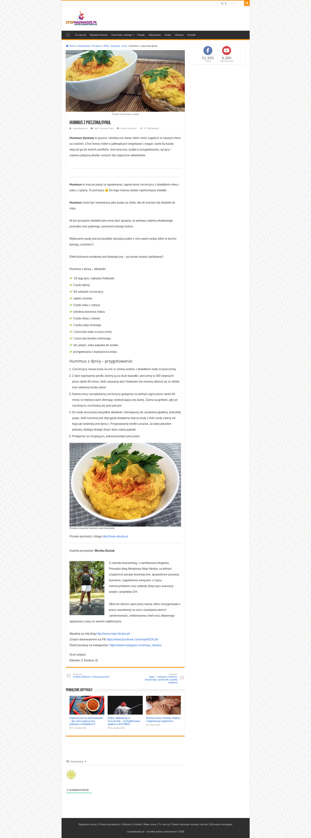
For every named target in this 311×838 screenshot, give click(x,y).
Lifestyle (179, 35)
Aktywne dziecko (98, 35)
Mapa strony (150, 824)
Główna (68, 34)
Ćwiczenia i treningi (121, 35)
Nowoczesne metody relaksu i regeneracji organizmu (163, 719)
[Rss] (222, 3)
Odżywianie (155, 35)
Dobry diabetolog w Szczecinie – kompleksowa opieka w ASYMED (124, 721)
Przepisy (96, 46)
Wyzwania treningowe (221, 824)
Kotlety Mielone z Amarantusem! (91, 675)
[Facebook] (225, 3)
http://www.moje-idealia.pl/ (113, 633)
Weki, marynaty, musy (115, 46)
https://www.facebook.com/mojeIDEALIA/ (132, 639)
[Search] (247, 3)
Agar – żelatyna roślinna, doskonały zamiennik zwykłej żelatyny (161, 678)
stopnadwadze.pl (80, 128)
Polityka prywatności (109, 824)
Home (72, 46)
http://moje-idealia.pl (115, 536)
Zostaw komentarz (128, 128)
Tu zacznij (80, 35)
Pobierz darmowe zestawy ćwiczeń (189, 824)
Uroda (168, 35)
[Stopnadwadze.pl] (81, 17)
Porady (141, 35)
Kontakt (192, 35)
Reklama (127, 824)
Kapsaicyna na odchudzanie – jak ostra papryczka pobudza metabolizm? (86, 721)
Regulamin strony (88, 824)
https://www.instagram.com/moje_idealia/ (135, 645)
